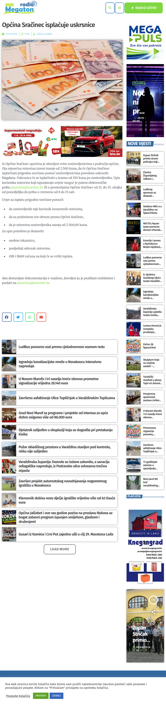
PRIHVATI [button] (40, 695)
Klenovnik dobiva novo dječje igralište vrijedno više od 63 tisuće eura (67, 500)
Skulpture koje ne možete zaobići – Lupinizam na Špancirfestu (151, 366)
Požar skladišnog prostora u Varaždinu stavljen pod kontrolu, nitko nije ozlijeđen (65, 449)
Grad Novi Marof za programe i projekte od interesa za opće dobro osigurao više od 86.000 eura (63, 415)
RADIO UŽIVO (144, 8)
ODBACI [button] (56, 695)
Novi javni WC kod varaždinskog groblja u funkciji (152, 484)
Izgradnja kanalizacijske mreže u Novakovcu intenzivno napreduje (60, 364)
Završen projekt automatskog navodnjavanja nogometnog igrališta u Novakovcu (62, 483)
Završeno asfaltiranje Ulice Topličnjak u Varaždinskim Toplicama (67, 398)
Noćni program (139, 111)
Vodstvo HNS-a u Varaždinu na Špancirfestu (152, 210)
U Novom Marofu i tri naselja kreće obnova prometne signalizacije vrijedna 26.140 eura (59, 381)
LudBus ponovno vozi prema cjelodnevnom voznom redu (62, 347)
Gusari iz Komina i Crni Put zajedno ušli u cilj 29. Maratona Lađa (66, 534)
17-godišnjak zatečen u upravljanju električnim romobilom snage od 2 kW (151, 470)
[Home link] (20, 8)
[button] (7, 317)
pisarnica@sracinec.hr (27, 187)
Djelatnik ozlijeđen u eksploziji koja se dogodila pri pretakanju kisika (66, 432)
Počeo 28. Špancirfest (149, 346)
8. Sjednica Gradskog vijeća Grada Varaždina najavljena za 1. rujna (152, 281)
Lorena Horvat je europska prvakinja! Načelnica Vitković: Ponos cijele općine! (152, 333)
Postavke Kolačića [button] (18, 696)
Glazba (139, 83)
